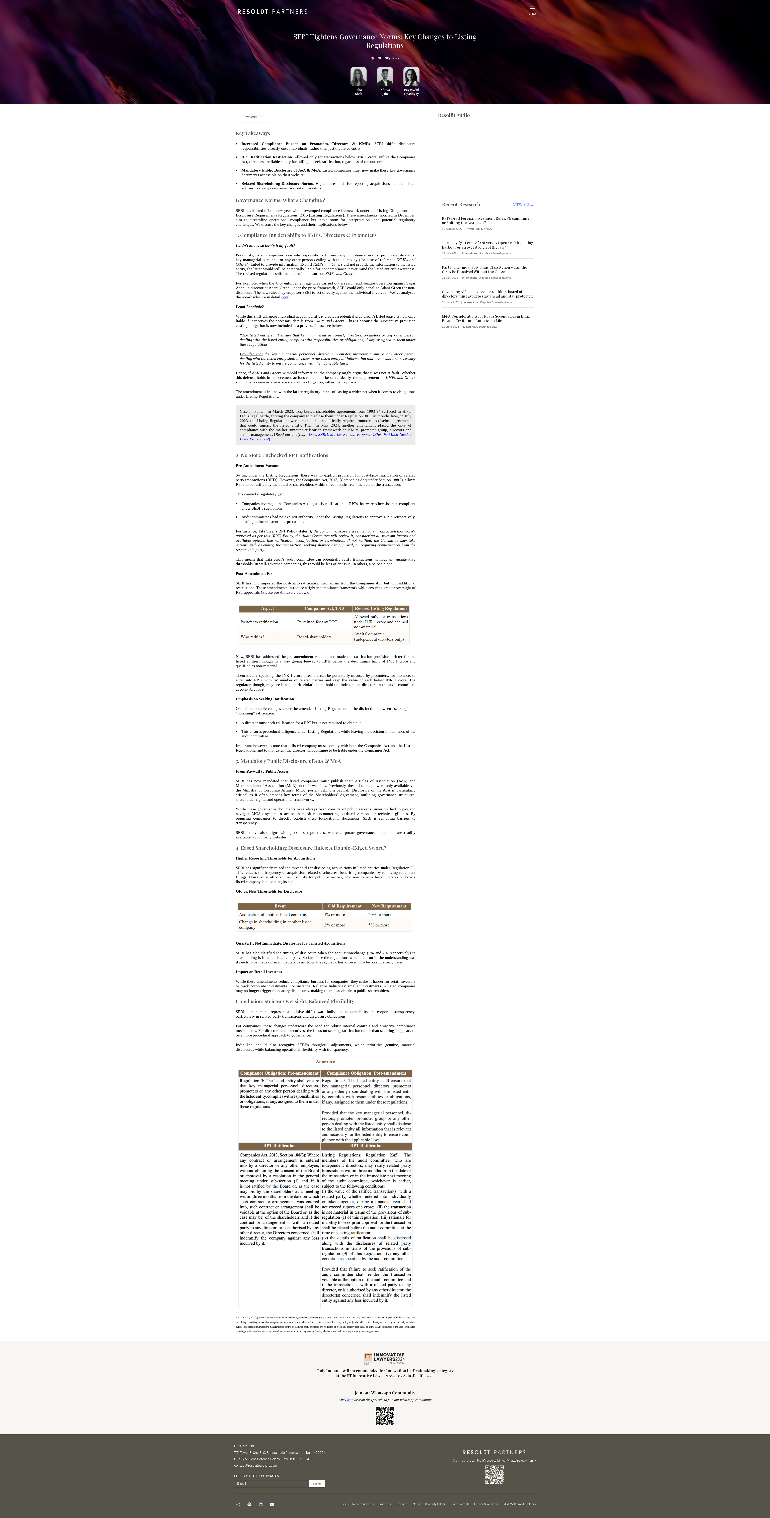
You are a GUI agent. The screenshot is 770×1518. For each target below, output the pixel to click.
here (350, 1400)
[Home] (271, 10)
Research (402, 1504)
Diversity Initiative (436, 1504)
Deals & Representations (357, 1504)
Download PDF (252, 117)
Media (416, 1504)
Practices (385, 1504)
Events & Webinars (486, 1504)
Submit (317, 1483)
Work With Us (461, 1504)
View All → (523, 204)
